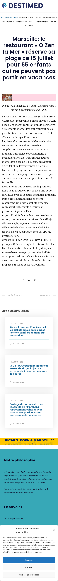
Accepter (29, 560)
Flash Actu (18, 344)
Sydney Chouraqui (13, 489)
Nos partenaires (16, 518)
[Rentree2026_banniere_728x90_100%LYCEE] (29, 97)
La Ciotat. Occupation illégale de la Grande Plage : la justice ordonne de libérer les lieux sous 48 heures (28, 370)
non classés (13, 17)
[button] (54, 530)
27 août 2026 (16, 323)
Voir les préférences (29, 574)
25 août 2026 (16, 362)
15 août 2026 (16, 400)
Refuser (29, 567)
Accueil (4, 17)
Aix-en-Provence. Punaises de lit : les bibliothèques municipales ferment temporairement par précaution (29, 331)
